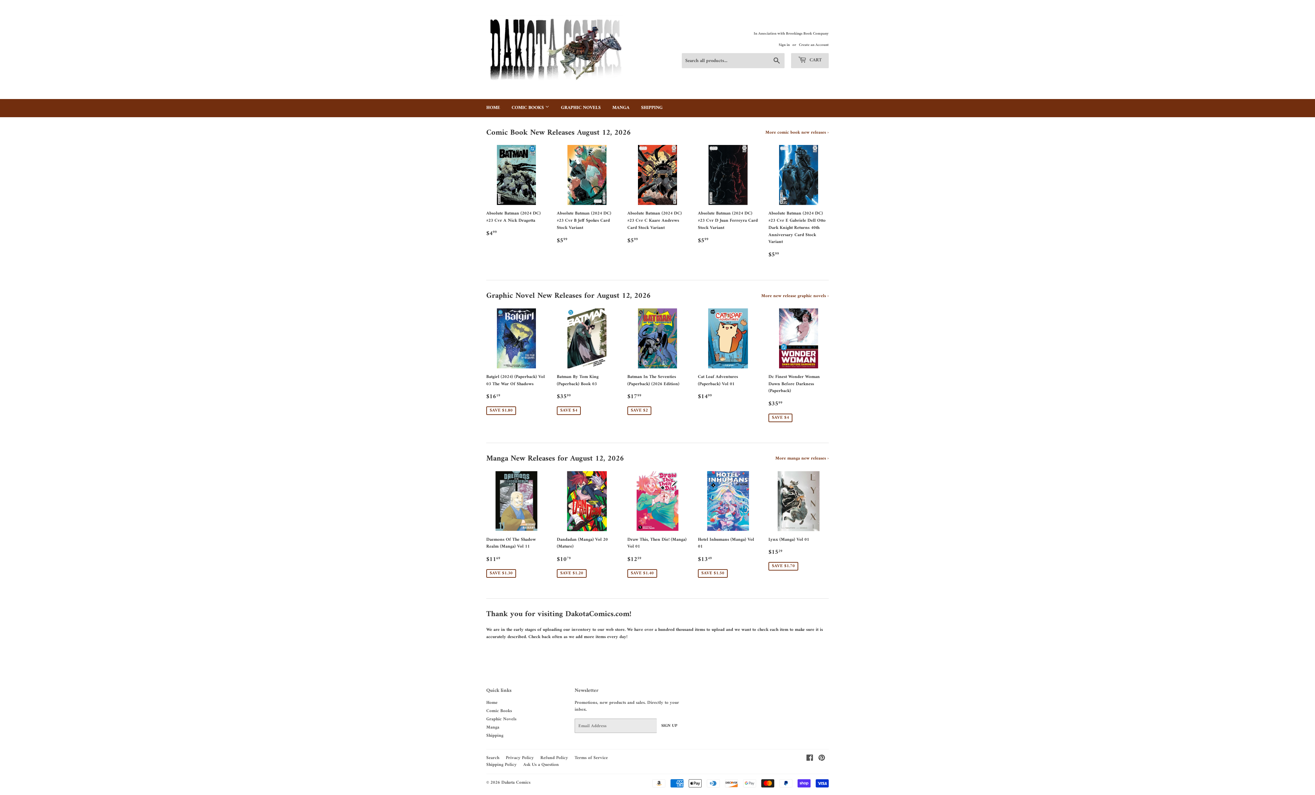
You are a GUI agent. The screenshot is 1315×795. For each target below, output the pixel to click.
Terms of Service (591, 758)
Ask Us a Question (541, 765)
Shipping (652, 107)
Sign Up (669, 726)
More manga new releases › (802, 458)
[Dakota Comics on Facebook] (809, 759)
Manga (620, 107)
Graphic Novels (581, 107)
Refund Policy (554, 758)
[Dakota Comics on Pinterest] (821, 759)
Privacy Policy (520, 758)
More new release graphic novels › (795, 296)
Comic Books (528, 107)
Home (493, 107)
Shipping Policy (501, 765)
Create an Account (814, 45)
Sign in (784, 45)
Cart (815, 60)
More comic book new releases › (797, 132)
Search (492, 758)
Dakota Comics (515, 782)
